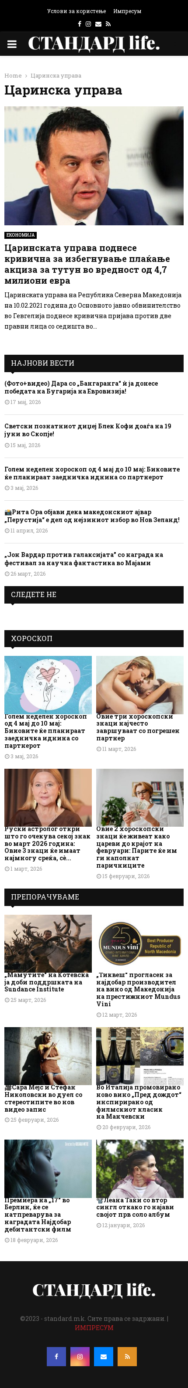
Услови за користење (76, 10)
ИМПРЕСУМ (94, 1328)
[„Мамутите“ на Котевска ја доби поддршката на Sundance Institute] (48, 944)
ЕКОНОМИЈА (21, 235)
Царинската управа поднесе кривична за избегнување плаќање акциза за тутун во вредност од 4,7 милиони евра (87, 264)
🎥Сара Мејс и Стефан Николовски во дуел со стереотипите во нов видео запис (43, 1098)
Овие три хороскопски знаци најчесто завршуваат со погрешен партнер (138, 727)
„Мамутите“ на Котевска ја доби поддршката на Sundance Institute (46, 982)
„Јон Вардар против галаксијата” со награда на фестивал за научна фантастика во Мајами (83, 558)
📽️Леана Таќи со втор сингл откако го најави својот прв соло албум (135, 1207)
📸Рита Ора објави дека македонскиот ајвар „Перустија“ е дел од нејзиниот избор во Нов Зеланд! (92, 516)
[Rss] (127, 1356)
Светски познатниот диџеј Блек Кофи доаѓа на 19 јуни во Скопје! (87, 430)
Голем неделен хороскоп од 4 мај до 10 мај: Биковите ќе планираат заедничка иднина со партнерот (92, 473)
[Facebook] (56, 1356)
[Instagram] (80, 1356)
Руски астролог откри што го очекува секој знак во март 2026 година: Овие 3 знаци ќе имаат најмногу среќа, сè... (47, 843)
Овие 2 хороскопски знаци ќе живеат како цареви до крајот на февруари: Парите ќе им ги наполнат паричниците (136, 847)
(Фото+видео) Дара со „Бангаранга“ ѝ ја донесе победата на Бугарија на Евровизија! (81, 387)
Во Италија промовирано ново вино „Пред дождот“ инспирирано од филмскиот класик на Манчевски (138, 1101)
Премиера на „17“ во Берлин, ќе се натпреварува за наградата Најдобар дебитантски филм (37, 1214)
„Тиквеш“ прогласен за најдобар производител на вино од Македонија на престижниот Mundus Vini (138, 989)
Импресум (127, 10)
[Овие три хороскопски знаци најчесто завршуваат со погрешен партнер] (140, 685)
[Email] (103, 1356)
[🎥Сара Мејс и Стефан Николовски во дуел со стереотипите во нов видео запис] (48, 1056)
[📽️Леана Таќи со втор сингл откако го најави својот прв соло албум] (140, 1169)
